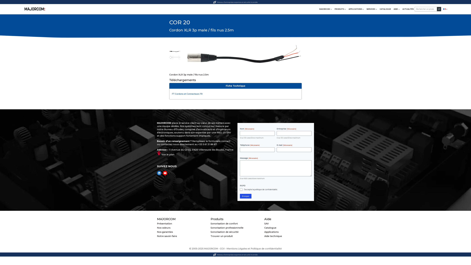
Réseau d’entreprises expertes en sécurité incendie (237, 2)
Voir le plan (168, 154)
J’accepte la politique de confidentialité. (261, 189)
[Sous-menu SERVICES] (376, 9)
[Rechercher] (439, 9)
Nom (247, 129)
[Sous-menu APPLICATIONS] (363, 9)
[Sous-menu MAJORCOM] (331, 9)
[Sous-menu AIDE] (399, 9)
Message (249, 158)
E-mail (284, 145)
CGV (222, 248)
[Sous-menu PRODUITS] (345, 9)
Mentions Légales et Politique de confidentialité (254, 248)
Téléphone (250, 145)
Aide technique (273, 236)
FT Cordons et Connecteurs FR (187, 94)
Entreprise (286, 129)
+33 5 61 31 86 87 (207, 144)
